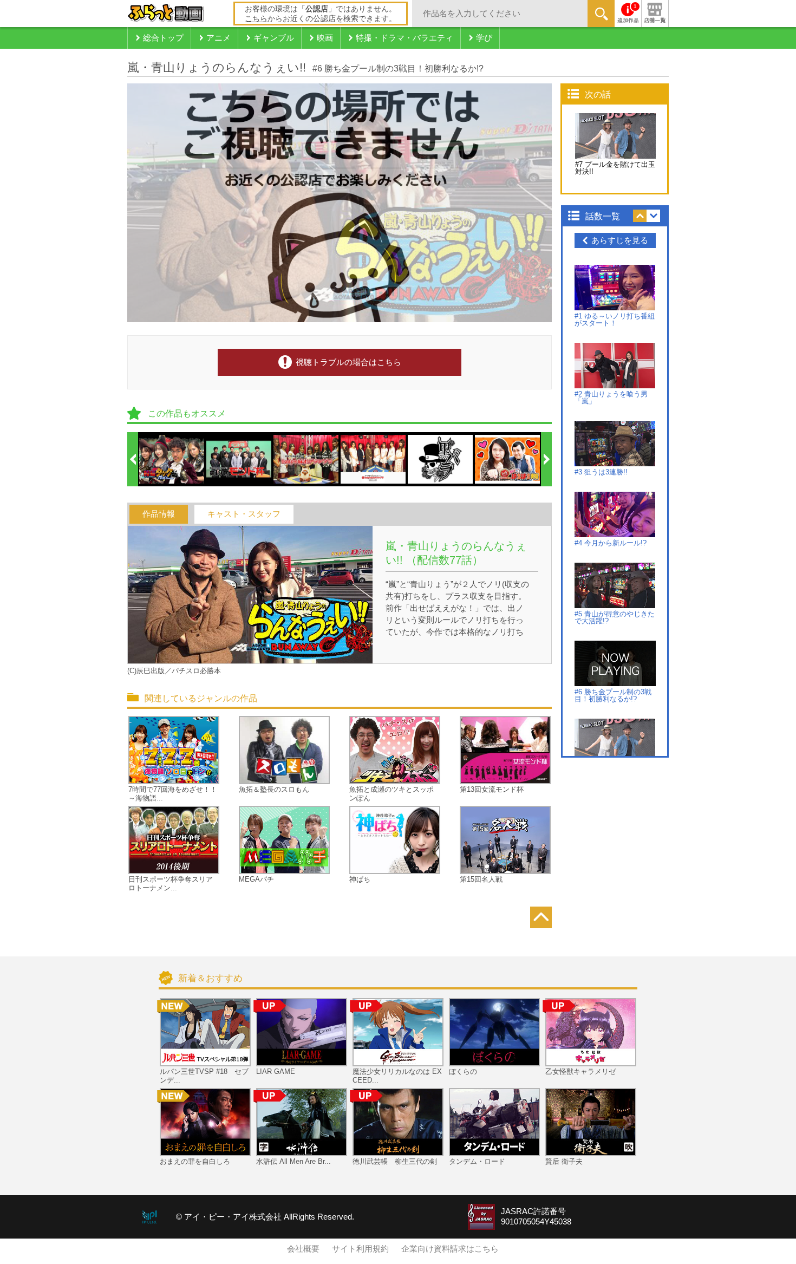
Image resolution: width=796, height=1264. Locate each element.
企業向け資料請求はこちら (450, 1249)
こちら (256, 18)
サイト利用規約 (360, 1249)
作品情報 (158, 514)
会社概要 (303, 1249)
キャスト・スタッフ (243, 514)
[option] (172, 459)
